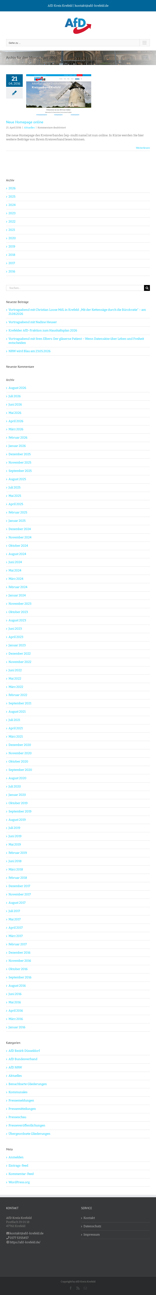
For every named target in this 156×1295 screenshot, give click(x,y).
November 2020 (20, 753)
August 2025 (17, 479)
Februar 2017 (18, 944)
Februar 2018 (18, 878)
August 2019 (17, 820)
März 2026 (16, 429)
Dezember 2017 (19, 886)
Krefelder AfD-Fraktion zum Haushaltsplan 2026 (43, 330)
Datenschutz (92, 1226)
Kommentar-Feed (21, 1174)
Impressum (91, 1234)
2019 (12, 246)
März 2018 (16, 869)
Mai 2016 (15, 1002)
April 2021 (16, 728)
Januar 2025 (17, 521)
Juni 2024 (15, 562)
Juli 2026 (15, 396)
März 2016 (16, 1019)
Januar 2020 (17, 795)
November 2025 (20, 462)
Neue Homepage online (24, 122)
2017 (12, 263)
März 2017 (16, 936)
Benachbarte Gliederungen (28, 1084)
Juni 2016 (15, 994)
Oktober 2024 (18, 545)
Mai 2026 (15, 413)
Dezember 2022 (20, 653)
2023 (12, 213)
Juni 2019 (15, 836)
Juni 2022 (15, 670)
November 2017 (20, 894)
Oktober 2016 (18, 969)
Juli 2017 (14, 911)
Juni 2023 (15, 628)
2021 (12, 230)
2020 (12, 238)
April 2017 (16, 927)
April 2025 (16, 504)
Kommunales (18, 1092)
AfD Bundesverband (23, 1059)
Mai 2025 (15, 496)
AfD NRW (15, 1067)
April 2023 (16, 637)
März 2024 (16, 579)
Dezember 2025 (20, 454)
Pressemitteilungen (22, 1109)
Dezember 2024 (20, 529)
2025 (12, 196)
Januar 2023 (17, 645)
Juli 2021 (14, 720)
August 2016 (17, 985)
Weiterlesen (143, 147)
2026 (12, 188)
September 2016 (20, 977)
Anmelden (16, 1157)
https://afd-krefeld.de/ (25, 1242)
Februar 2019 (18, 853)
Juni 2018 (15, 861)
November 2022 (20, 662)
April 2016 (16, 1010)
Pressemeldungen (21, 1100)
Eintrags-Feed (18, 1165)
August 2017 (17, 903)
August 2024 (17, 554)
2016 (12, 271)
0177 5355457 (19, 1238)
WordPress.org (19, 1182)
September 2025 (20, 471)
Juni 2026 (15, 404)
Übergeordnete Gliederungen (29, 1134)
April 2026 (16, 421)
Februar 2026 (18, 437)
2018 (12, 255)
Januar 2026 (17, 446)
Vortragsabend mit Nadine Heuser (33, 322)
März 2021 (16, 736)
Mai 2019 (15, 844)
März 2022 (16, 687)
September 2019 (20, 811)
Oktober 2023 (18, 612)
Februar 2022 (18, 695)
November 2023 (20, 604)
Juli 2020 (15, 786)
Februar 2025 (18, 512)
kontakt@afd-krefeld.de (26, 1233)
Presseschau (17, 1117)
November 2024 (20, 537)
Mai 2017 (15, 919)
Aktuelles (29, 127)
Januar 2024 (17, 595)
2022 (12, 221)
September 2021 (20, 703)
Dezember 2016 (19, 952)
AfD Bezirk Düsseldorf (24, 1051)
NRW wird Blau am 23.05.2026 (30, 351)
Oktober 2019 (18, 803)
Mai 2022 (15, 678)
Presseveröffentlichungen (27, 1125)
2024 (12, 205)
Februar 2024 (18, 587)
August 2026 (17, 388)
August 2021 (17, 711)
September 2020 (20, 770)
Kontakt (89, 1218)
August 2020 (17, 778)
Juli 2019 (14, 828)
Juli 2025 (15, 487)
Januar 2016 (17, 1027)
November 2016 (20, 961)
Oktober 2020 (18, 761)
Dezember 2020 (20, 745)
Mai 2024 (15, 570)
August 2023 (17, 620)
